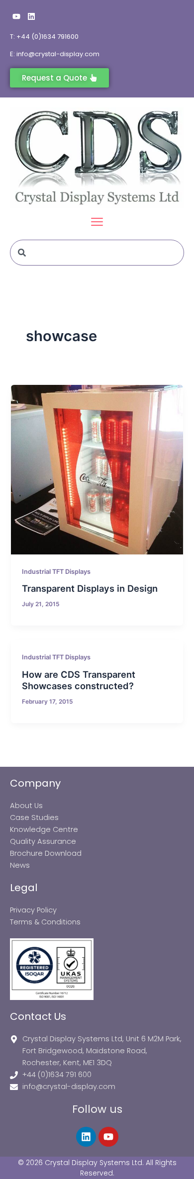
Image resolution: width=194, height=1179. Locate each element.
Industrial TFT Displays (56, 571)
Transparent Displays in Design (90, 588)
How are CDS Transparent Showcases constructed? (78, 680)
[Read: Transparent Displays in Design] (97, 469)
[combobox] (97, 253)
